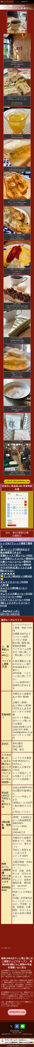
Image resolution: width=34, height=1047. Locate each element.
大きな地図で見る (6, 948)
